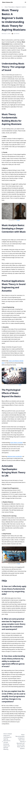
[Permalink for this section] (13, 70)
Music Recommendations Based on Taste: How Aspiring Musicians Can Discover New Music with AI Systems (20, 741)
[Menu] (25, 2)
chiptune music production (14, 456)
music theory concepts (16, 442)
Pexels (18, 220)
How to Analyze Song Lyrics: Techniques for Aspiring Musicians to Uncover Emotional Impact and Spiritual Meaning (7, 741)
